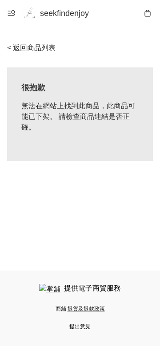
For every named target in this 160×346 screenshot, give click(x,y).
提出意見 (80, 326)
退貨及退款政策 (86, 309)
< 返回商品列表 (31, 47)
